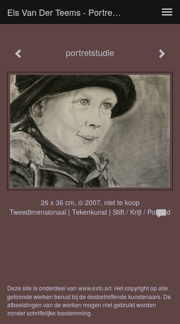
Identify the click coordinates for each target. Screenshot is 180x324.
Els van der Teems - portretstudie (69, 12)
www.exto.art (94, 288)
